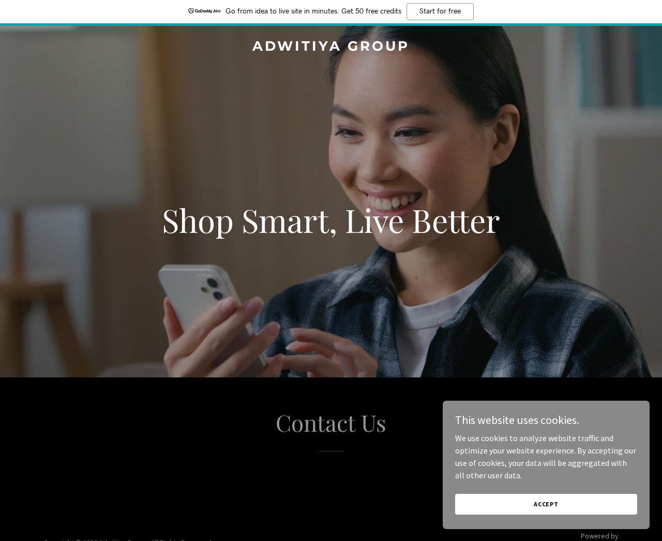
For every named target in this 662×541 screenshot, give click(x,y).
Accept (546, 504)
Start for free (440, 11)
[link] (331, 47)
